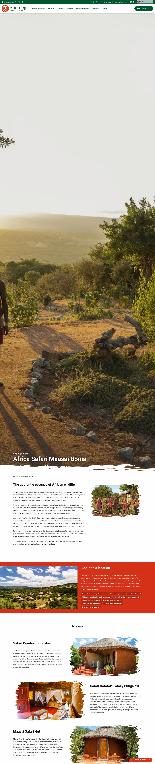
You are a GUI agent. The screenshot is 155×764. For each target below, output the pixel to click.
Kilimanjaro (60, 8)
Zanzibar (51, 8)
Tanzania (95, 8)
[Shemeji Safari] (15, 8)
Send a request (142, 760)
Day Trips (70, 8)
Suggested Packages (82, 8)
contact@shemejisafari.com (115, 2)
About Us (99, 2)
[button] (145, 1)
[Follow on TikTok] (133, 2)
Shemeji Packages (38, 8)
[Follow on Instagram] (131, 2)
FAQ (92, 2)
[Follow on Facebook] (128, 2)
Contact (104, 8)
